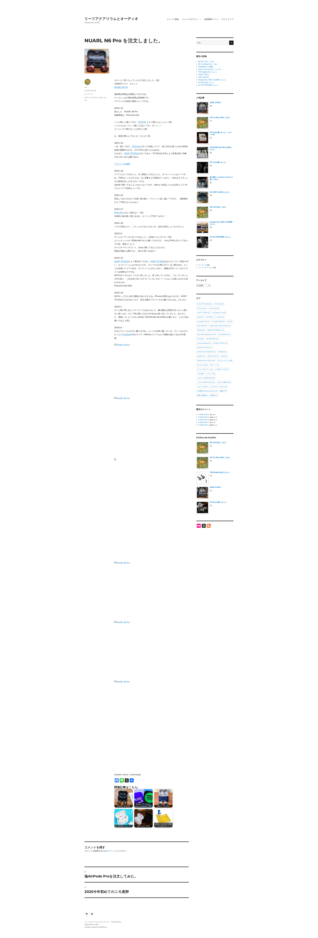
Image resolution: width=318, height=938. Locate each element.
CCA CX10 (214, 308)
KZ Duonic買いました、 (207, 82)
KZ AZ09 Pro (224, 334)
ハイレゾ (210, 374)
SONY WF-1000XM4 (206, 352)
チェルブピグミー (204, 369)
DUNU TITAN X (203, 75)
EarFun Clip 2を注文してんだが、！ (211, 69)
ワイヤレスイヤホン (218, 387)
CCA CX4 (201, 308)
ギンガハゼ (202, 365)
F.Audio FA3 (203, 321)
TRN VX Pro (212, 356)
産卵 (223, 391)
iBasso (201, 330)
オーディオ (88, 94)
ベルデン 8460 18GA (206, 378)
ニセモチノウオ (221, 369)
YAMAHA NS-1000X (206, 360)
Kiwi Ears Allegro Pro (206, 334)
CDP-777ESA (203, 313)
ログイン (110, 851)
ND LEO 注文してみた (206, 61)
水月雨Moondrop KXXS (207, 391)
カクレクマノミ (225, 360)
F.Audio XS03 (218, 321)
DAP (200, 317)
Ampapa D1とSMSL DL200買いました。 (213, 80)
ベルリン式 (202, 387)
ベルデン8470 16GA (205, 382)
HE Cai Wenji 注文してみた (208, 64)
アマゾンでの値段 (122, 164)
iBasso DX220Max (215, 330)
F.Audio (220, 317)
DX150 (209, 317)
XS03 (224, 356)
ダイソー (214, 365)
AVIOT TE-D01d (131, 153)
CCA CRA (218, 304)
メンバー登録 (173, 19)
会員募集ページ (211, 19)
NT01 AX (142, 122)
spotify (201, 356)
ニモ (200, 374)
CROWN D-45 (219, 313)
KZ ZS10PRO (212, 339)
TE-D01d (126, 334)
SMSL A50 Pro (203, 77)
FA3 (229, 321)
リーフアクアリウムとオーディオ (111, 19)
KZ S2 (200, 339)
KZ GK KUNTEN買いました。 (209, 85)
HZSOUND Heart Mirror (220, 326)
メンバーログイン (190, 19)
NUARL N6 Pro (121, 87)
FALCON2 (202, 326)
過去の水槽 (202, 395)
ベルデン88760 (224, 382)
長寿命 (214, 395)
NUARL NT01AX (204, 347)
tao (85, 87)
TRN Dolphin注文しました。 (208, 72)
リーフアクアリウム (205, 268)
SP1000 (222, 352)
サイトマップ (228, 19)
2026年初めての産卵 (205, 67)
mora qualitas (204, 343)
